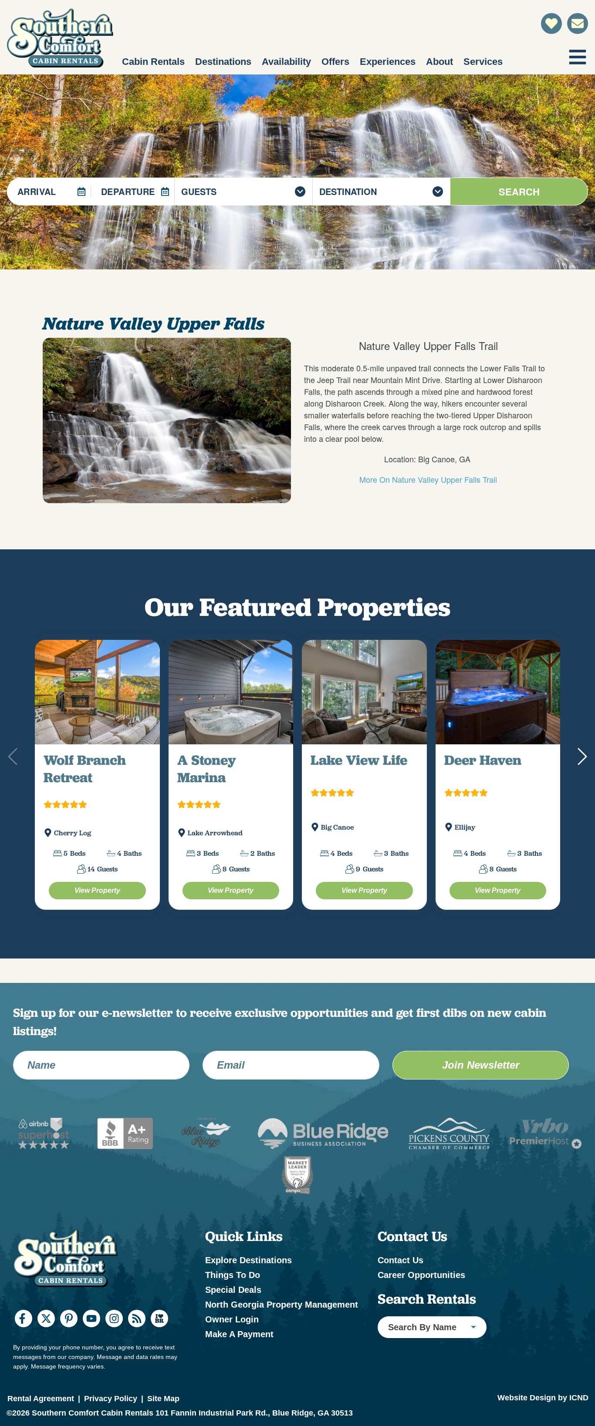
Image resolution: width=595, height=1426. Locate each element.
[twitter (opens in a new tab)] (46, 1339)
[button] (581, 767)
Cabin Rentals (153, 61)
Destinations (223, 61)
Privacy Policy (110, 1419)
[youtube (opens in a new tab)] (91, 1339)
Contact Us (400, 1280)
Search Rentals (427, 1319)
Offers (335, 61)
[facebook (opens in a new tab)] (23, 1339)
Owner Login (232, 1340)
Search (519, 191)
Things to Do (232, 1295)
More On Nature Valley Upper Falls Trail (428, 479)
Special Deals (233, 1310)
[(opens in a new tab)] (97, 702)
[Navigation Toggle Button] (577, 57)
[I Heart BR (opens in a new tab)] (159, 1339)
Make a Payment (239, 1354)
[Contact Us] (577, 23)
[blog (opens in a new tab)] (136, 1339)
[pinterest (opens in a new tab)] (69, 1339)
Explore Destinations (248, 1280)
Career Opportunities (421, 1295)
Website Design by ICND (542, 1418)
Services (483, 61)
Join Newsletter (480, 1085)
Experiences (388, 61)
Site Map (163, 1419)
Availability (286, 61)
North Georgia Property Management (281, 1325)
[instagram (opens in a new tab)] (114, 1339)
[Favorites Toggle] (551, 23)
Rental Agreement (40, 1419)
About (439, 61)
